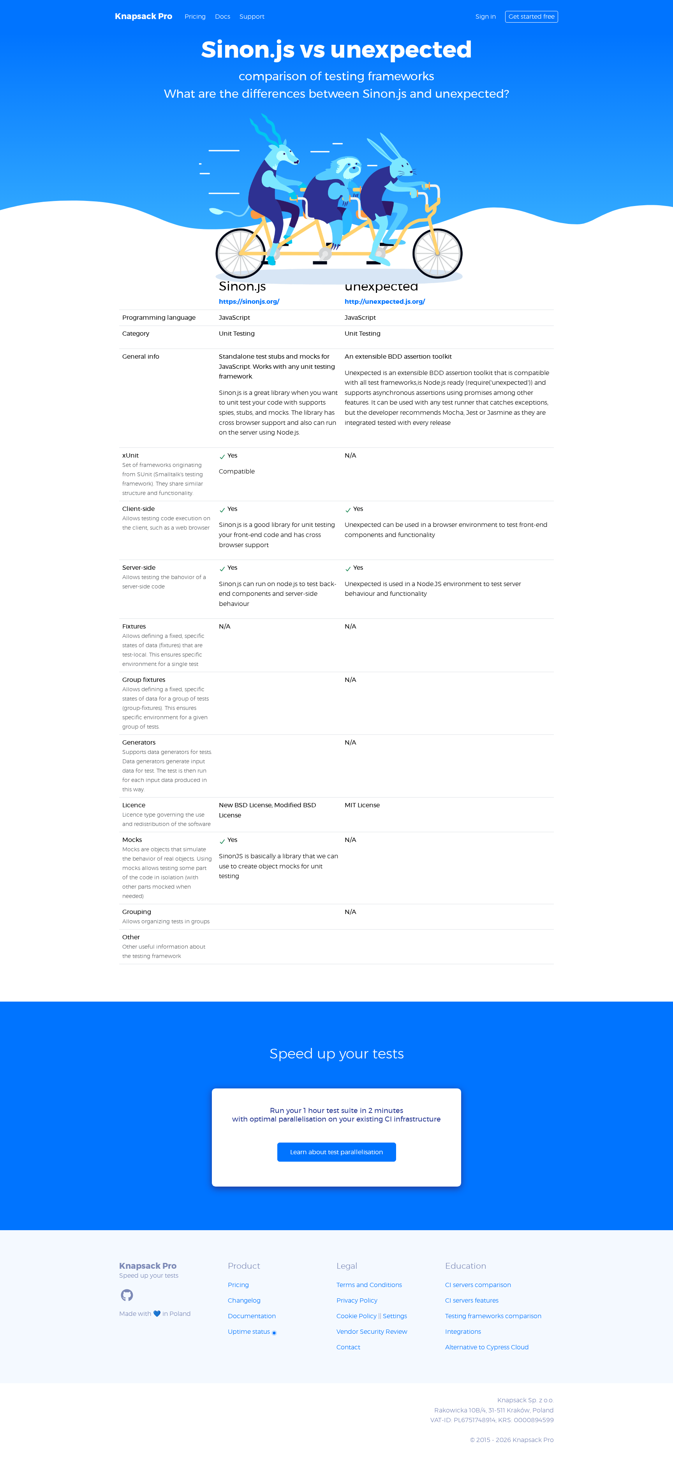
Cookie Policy (356, 1316)
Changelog (244, 1301)
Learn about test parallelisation (336, 1152)
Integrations (463, 1332)
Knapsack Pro (143, 16)
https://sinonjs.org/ (249, 302)
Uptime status (249, 1332)
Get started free (532, 17)
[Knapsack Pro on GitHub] (127, 1295)
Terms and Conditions (369, 1285)
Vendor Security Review (371, 1332)
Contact (348, 1347)
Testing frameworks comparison (493, 1316)
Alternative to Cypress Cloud (487, 1347)
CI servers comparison (478, 1285)
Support (252, 17)
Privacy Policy (356, 1301)
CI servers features (472, 1301)
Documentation (252, 1316)
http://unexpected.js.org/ (385, 302)
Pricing (195, 17)
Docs (222, 17)
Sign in (486, 17)
